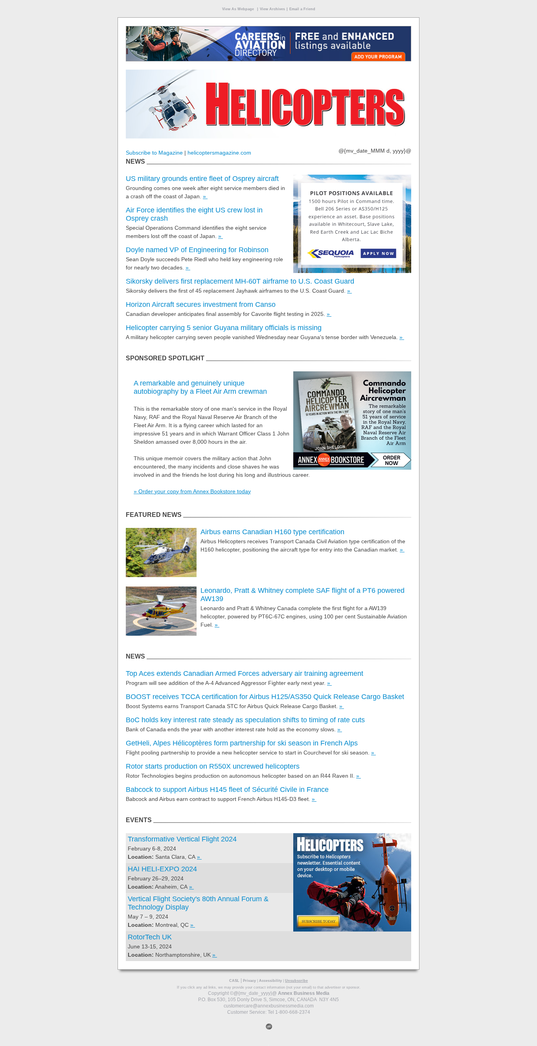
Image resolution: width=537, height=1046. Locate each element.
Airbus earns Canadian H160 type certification (272, 532)
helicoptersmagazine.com (219, 152)
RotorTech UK (150, 937)
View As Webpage (238, 9)
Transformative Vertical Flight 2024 (182, 839)
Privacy (249, 981)
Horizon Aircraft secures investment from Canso (201, 304)
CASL (234, 981)
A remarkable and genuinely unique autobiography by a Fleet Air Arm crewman (200, 387)
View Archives (272, 9)
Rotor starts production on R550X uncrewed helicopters (213, 766)
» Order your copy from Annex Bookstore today (192, 491)
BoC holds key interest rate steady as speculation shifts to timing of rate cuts (245, 720)
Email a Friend (302, 9)
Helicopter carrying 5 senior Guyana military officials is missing (224, 328)
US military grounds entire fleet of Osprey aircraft (202, 179)
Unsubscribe (296, 981)
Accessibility (270, 981)
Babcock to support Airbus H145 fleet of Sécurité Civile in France (227, 789)
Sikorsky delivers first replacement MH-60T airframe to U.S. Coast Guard (240, 281)
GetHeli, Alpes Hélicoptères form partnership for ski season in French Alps (242, 743)
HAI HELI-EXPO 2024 (162, 869)
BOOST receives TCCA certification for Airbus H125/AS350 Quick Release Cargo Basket (265, 697)
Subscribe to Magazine (154, 152)
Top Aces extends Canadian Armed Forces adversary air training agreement (244, 673)
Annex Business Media (303, 993)
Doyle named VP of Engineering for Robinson (197, 250)
